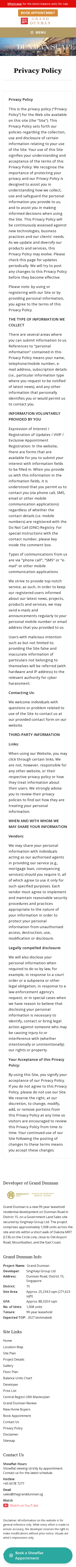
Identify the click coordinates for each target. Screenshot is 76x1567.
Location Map (13, 1347)
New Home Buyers (16, 1409)
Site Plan (9, 1353)
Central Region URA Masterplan (26, 1397)
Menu (41, 32)
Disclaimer (10, 1434)
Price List (9, 1391)
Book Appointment (38, 13)
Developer (10, 1384)
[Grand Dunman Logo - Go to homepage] (38, 21)
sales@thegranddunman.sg (23, 1494)
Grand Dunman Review (19, 1403)
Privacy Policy (13, 1428)
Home (7, 1340)
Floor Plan (10, 1372)
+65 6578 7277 (13, 1483)
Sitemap (9, 1440)
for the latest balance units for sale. (38, 4)
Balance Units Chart (17, 1378)
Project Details (13, 1359)
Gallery (8, 1366)
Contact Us (11, 1422)
